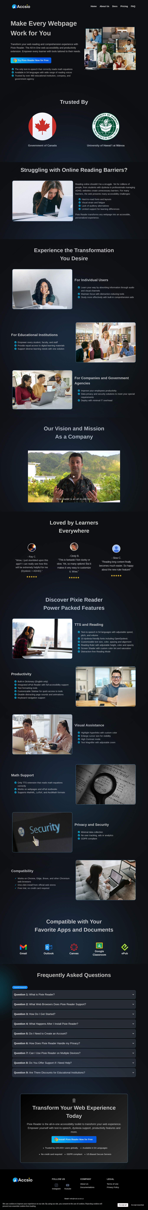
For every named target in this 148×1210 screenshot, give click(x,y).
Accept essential (137, 1205)
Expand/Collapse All (20, 987)
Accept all (123, 1205)
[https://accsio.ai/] (21, 6)
